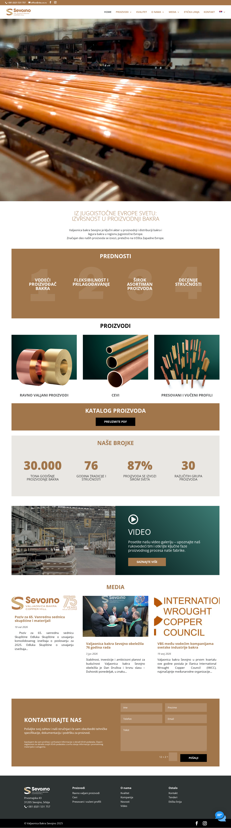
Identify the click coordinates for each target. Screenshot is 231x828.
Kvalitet (125, 793)
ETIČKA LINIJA (191, 12)
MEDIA (172, 12)
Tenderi (173, 797)
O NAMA (156, 12)
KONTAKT (209, 12)
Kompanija (127, 797)
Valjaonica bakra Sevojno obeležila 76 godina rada (115, 645)
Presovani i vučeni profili (86, 801)
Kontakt (173, 793)
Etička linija (175, 801)
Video (124, 806)
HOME (107, 12)
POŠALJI (193, 758)
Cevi (74, 797)
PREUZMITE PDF (115, 422)
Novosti (125, 801)
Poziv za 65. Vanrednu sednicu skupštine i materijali (40, 619)
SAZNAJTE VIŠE (147, 562)
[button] (220, 817)
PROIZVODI (122, 12)
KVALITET (141, 12)
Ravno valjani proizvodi (86, 793)
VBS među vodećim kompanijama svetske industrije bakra (185, 645)
